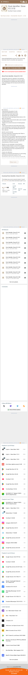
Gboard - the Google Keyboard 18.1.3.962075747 (13, 581)
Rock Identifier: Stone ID (16, 15)
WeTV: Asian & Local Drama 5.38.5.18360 (15, 635)
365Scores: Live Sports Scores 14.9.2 (14, 625)
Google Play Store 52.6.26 (12, 474)
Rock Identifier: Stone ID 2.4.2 (13, 237)
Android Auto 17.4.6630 (11, 533)
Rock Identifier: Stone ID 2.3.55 (13, 247)
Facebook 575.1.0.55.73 (11, 586)
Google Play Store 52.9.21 (12, 528)
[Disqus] (14, 344)
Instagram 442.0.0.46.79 (11, 523)
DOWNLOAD (19, 51)
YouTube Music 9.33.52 (11, 489)
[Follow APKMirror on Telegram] (17, 406)
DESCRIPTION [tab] (12, 51)
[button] (16, 56)
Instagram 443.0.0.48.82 (11, 542)
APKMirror (6, 2)
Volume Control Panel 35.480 (13, 645)
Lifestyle (4, 55)
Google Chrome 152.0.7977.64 (13, 557)
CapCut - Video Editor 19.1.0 (12, 454)
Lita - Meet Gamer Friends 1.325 (13, 610)
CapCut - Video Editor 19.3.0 (12, 508)
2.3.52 (5, 187)
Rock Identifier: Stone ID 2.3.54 (13, 252)
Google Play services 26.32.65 (13, 571)
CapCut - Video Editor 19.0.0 (12, 459)
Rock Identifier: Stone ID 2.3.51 (13, 262)
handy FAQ (6, 180)
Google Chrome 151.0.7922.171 (13, 576)
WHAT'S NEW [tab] (4, 51)
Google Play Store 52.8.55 (12, 484)
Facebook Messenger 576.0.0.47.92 (14, 601)
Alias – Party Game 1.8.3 (11, 615)
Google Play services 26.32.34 (13, 537)
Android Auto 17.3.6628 (11, 513)
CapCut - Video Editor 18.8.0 (12, 449)
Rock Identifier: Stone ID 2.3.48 (13, 277)
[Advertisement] (14, 34)
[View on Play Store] (19, 56)
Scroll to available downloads (15, 68)
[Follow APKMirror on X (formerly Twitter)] (4, 406)
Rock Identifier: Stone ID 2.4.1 (13, 242)
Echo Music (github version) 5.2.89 (14, 464)
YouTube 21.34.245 (10, 562)
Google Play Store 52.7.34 (12, 469)
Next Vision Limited (15, 11)
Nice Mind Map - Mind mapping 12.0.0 (14, 650)
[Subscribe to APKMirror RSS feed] (24, 406)
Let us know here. (17, 666)
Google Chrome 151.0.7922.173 (13, 596)
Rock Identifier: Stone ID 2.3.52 (13, 257)
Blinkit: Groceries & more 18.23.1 (13, 630)
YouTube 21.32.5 (10, 479)
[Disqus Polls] (14, 307)
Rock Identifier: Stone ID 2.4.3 (13, 232)
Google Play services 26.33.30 (13, 547)
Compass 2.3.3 (9, 620)
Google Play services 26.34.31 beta (14, 566)
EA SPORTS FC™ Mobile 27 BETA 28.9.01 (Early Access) (13, 494)
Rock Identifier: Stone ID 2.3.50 (13, 267)
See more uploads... (14, 282)
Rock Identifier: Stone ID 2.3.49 (13, 272)
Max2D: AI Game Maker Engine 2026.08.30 (15, 655)
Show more (13, 162)
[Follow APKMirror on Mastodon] (11, 406)
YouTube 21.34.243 (10, 518)
